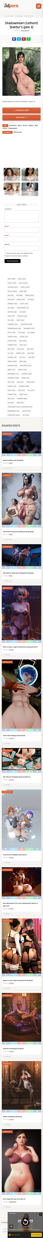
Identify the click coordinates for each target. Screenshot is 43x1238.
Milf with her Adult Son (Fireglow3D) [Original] (18, 573)
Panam (25, 378)
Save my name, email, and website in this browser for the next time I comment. (19, 255)
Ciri (10, 320)
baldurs (31, 125)
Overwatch (13, 378)
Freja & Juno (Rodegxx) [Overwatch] (15, 855)
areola (21, 299)
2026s (23, 291)
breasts (22, 316)
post (20, 382)
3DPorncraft (17, 132)
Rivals (11, 390)
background (22, 308)
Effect (11, 332)
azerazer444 (25, 30)
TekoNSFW (22, 398)
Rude (21, 390)
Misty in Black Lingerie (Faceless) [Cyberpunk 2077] (20, 647)
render (12, 386)
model (11, 369)
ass (11, 308)
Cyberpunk (26, 324)
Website (7, 244)
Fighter (12, 341)
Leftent (4, 128)
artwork (12, 303)
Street (23, 394)
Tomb (20, 403)
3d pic (20, 125)
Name (7, 226)
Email (7, 235)
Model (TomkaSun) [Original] (12, 1117)
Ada (10, 295)
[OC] (26, 415)
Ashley (24, 303)
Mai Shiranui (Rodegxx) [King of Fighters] (16, 777)
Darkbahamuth (14, 328)
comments (13, 324)
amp (19, 295)
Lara (30, 353)
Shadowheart (12, 128)
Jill (10, 353)
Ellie (21, 332)
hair (30, 349)
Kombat (20, 353)
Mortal (22, 369)
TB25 (11, 398)
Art (30, 299)
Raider (30, 382)
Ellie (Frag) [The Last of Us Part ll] (14, 1199)
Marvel (12, 361)
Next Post (20, 118)
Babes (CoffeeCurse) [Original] (13, 460)
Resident (24, 386)
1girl (22, 279)
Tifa (11, 403)
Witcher (26, 411)
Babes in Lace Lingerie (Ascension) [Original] (18, 980)
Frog (23, 345)
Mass (23, 361)
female (24, 336)
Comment (8, 209)
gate (36, 125)
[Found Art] (12, 125)
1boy (11, 279)
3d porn (13, 287)
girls (20, 349)
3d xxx (12, 291)
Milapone (12, 365)
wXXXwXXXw (12, 1202)
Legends (12, 357)
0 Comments (29, 16)
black (11, 316)
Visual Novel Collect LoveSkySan (20, 407)
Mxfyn (11, 463)
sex (31, 390)
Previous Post (22, 110)
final (23, 341)
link (31, 357)
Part (11, 382)
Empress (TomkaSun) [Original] (13, 1049)
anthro (29, 295)
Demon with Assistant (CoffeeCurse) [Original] (18, 532)
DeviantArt (29, 328)
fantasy (12, 336)
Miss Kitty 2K (25, 365)
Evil (31, 332)
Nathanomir (13, 374)
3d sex (25, 125)
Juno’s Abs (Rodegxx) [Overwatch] (14, 736)
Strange (12, 394)
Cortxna (11, 650)
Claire (20, 320)
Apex (11, 299)
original (26, 374)
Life (22, 357)
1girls (12, 283)
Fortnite (12, 345)
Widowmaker (13, 411)
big (23, 312)
